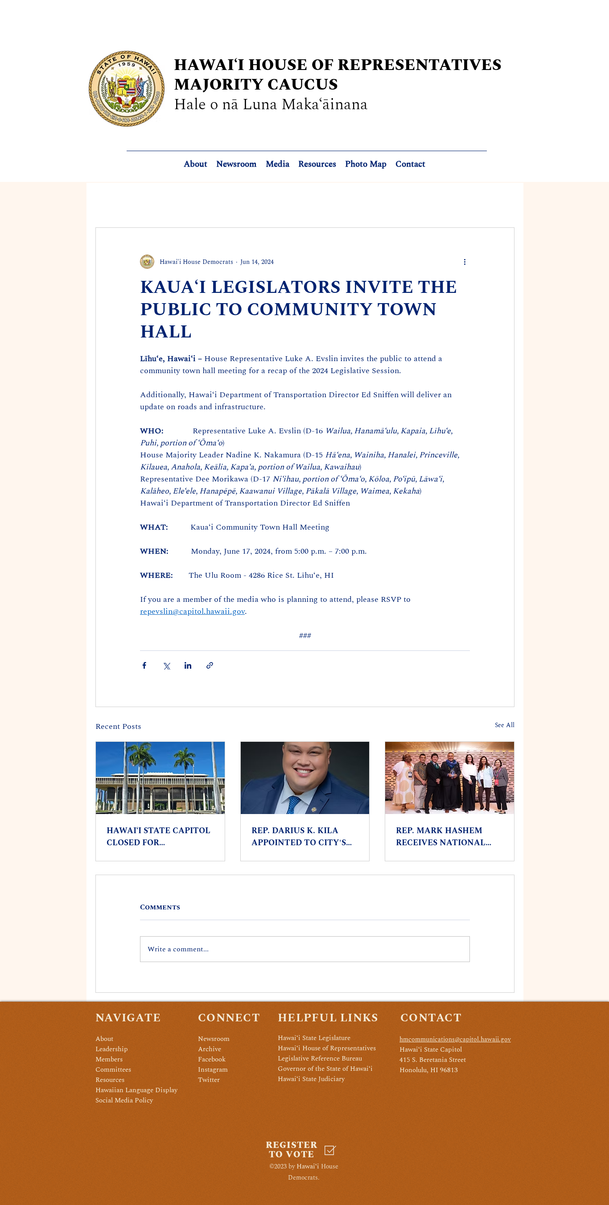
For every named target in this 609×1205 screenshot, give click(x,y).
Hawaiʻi (307, 1166)
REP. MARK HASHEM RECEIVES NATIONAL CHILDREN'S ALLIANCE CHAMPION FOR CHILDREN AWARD (445, 837)
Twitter (209, 1080)
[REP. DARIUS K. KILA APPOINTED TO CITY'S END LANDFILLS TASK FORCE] (305, 778)
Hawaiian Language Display (136, 1090)
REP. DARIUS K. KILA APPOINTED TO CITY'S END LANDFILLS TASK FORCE (298, 837)
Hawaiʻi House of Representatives (327, 1048)
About (104, 1039)
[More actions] (464, 261)
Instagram (213, 1070)
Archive (209, 1049)
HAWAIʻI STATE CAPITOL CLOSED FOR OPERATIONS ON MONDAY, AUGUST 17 (158, 837)
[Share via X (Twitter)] (166, 665)
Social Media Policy (124, 1100)
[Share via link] (210, 665)
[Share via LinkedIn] (188, 665)
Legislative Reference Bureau (320, 1058)
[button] (317, 164)
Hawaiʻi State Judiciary (311, 1079)
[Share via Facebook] (144, 665)
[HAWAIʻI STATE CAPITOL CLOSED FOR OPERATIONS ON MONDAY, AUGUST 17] (160, 778)
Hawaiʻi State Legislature (314, 1038)
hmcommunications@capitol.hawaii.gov (455, 1039)
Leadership (111, 1049)
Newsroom (214, 1039)
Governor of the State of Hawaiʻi (325, 1069)
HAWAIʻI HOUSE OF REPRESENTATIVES (338, 65)
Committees (113, 1070)
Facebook (212, 1059)
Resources (109, 1080)
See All (504, 725)
